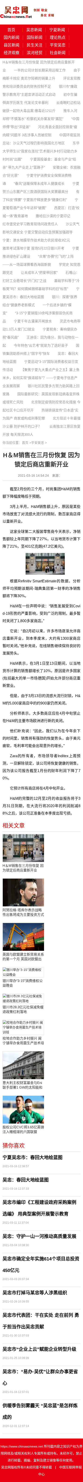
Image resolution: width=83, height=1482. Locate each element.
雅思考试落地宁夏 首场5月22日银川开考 (33, 248)
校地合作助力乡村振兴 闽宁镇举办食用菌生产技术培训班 (23, 1040)
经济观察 (11, 53)
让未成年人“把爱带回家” (39, 273)
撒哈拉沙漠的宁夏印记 (53, 216)
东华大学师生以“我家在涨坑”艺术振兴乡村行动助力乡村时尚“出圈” (41, 151)
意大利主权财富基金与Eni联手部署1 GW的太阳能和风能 (22, 1085)
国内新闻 (11, 37)
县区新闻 (11, 45)
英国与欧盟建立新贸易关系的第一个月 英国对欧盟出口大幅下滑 (23, 956)
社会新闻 (57, 53)
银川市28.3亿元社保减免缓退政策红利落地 (23, 1009)
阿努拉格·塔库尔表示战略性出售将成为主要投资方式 (23, 912)
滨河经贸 (34, 53)
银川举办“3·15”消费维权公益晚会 (23, 983)
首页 (11, 30)
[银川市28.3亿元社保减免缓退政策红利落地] (23, 999)
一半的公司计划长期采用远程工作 (40, 70)
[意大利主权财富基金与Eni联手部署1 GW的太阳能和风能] (23, 1065)
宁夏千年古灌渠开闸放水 (33, 321)
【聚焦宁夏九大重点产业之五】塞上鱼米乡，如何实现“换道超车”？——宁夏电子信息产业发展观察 (41, 378)
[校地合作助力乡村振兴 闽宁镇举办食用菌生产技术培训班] (23, 1027)
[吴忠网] (27, 9)
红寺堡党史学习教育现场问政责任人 (30, 224)
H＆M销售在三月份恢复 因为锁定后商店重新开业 (23, 868)
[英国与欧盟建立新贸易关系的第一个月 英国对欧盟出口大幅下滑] (23, 937)
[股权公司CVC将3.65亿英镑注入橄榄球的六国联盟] (23, 1110)
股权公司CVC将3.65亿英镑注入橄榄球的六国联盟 (23, 1129)
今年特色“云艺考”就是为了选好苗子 (41, 345)
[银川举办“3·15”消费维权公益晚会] (23, 972)
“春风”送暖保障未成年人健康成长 (39, 183)
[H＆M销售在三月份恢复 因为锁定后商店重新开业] (23, 848)
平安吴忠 (57, 45)
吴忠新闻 (34, 30)
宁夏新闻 (57, 30)
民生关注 (34, 45)
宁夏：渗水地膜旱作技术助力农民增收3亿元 (36, 240)
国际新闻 (34, 37)
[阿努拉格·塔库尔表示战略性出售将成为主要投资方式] (23, 892)
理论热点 (57, 37)
